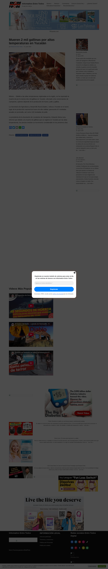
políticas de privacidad (58, 294)
